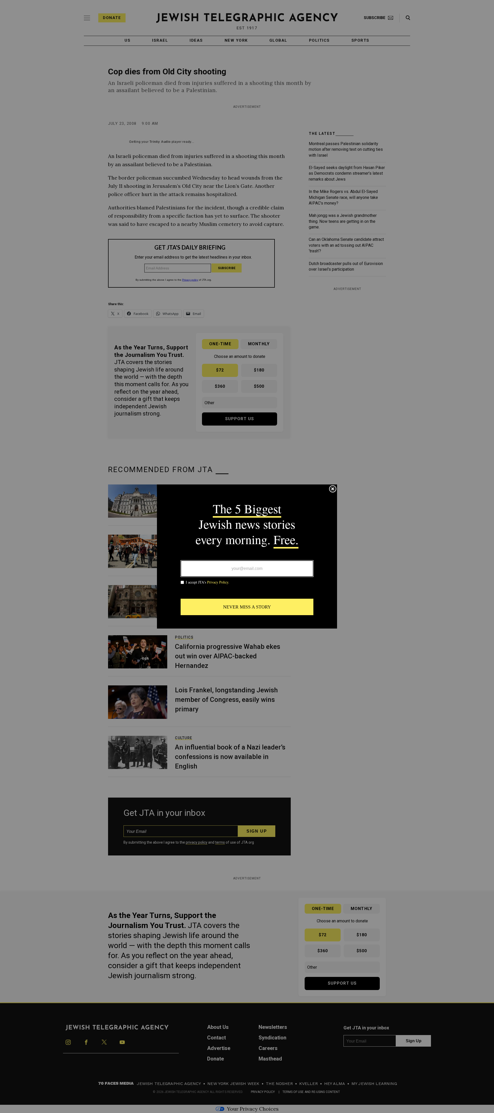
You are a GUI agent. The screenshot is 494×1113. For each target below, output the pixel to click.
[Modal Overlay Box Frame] (247, 556)
